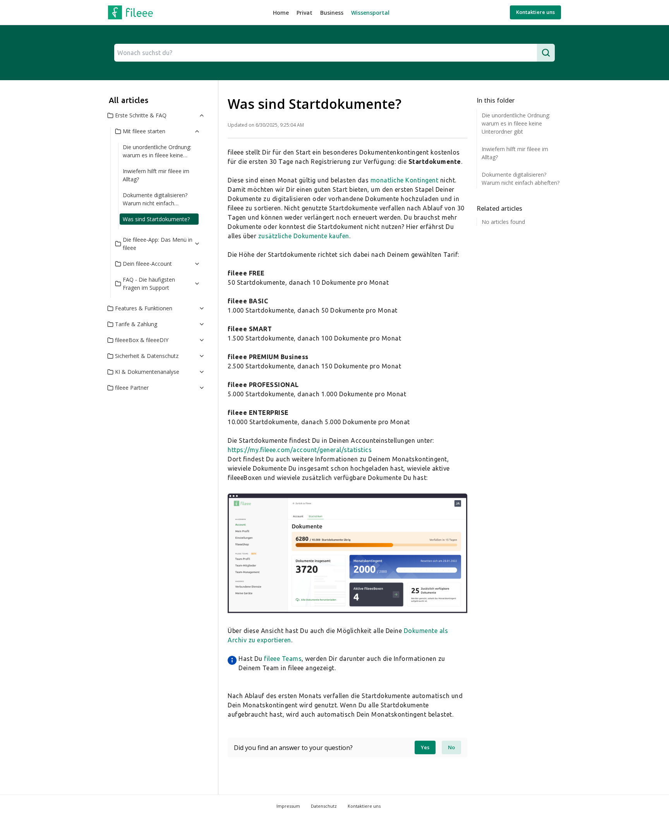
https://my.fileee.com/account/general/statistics (300, 449)
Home (281, 12)
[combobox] (325, 53)
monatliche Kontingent (405, 180)
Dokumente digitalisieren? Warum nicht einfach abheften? (155, 200)
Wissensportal (370, 12)
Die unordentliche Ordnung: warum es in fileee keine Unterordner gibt (157, 152)
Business (331, 12)
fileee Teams (283, 658)
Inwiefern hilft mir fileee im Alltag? (156, 175)
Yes (425, 747)
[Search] (546, 53)
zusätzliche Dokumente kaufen (303, 235)
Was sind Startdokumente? (156, 219)
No (451, 747)
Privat (304, 12)
